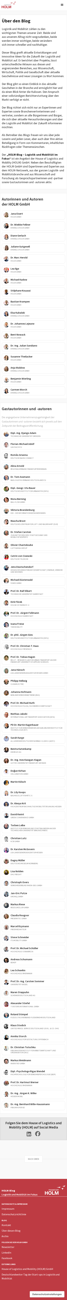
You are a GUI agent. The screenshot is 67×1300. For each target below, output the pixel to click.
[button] (62, 5)
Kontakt (6, 1225)
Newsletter (8, 1247)
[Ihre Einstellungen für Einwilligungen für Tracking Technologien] (47, 1294)
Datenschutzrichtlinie (14, 1214)
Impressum (8, 1208)
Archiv (5, 1236)
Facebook (7, 1258)
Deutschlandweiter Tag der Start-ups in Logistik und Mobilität (31, 1276)
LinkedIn (6, 1252)
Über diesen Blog (11, 1230)
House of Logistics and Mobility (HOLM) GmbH (27, 1269)
